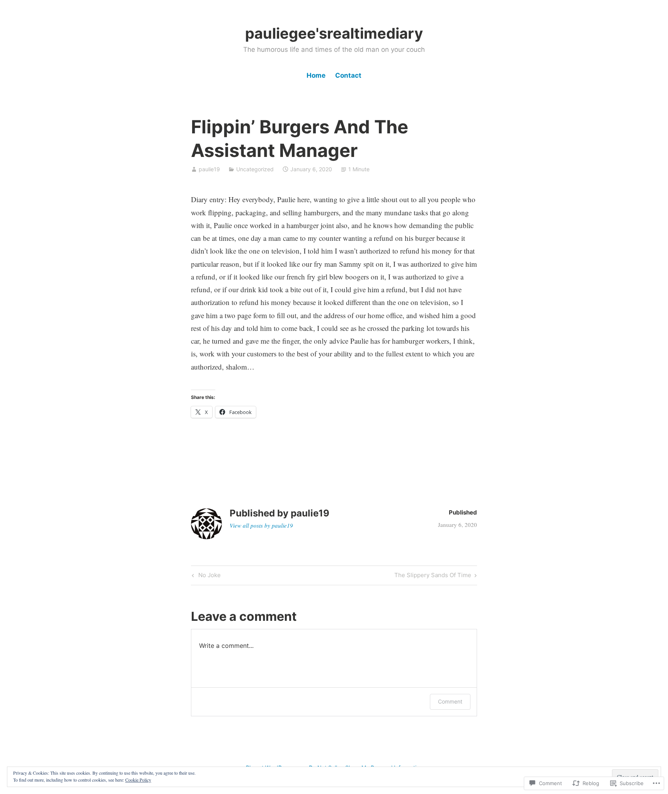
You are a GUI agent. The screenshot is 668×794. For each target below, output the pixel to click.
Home (316, 75)
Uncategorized (255, 169)
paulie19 (209, 169)
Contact (348, 75)
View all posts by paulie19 (261, 525)
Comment (450, 701)
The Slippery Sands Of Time (432, 576)
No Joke (205, 576)
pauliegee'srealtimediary (334, 33)
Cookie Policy (138, 780)
